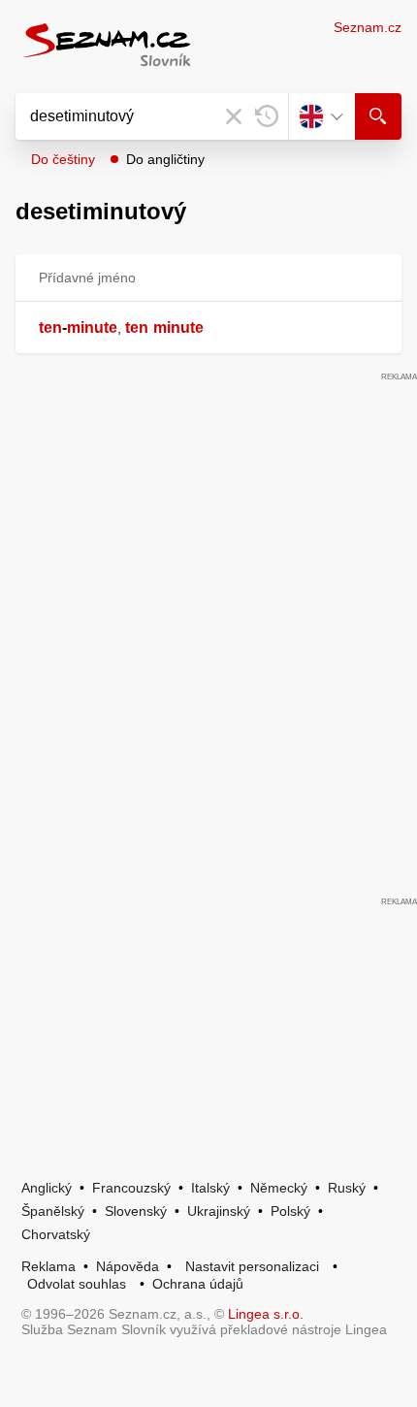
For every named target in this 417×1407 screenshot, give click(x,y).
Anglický (46, 1187)
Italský (210, 1187)
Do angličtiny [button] (165, 159)
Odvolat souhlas (76, 1284)
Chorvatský (55, 1234)
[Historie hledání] (266, 116)
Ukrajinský (218, 1211)
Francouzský (131, 1187)
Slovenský (136, 1211)
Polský (290, 1211)
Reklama (48, 1266)
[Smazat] (233, 116)
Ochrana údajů (197, 1284)
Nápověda (127, 1266)
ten (50, 327)
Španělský (52, 1211)
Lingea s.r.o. (266, 1314)
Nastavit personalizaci (252, 1266)
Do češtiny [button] (63, 159)
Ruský (347, 1187)
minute (92, 327)
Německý (278, 1187)
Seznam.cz (367, 27)
